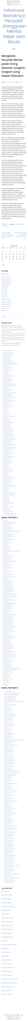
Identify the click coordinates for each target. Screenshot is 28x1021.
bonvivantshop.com (7, 406)
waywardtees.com (7, 359)
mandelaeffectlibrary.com (9, 376)
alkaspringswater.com (8, 606)
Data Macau (5, 956)
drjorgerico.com (6, 419)
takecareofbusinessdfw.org (9, 392)
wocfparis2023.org (7, 524)
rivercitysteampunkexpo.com (11, 828)
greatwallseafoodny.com (10, 725)
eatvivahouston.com (9, 720)
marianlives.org (6, 357)
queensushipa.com (7, 421)
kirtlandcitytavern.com (9, 833)
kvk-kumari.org (7, 875)
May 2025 (4, 292)
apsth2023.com (6, 508)
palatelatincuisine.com (9, 716)
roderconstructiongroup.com (9, 561)
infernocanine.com (8, 798)
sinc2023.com (6, 526)
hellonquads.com (7, 566)
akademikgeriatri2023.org (9, 534)
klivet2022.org (6, 546)
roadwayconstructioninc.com (9, 655)
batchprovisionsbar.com (8, 660)
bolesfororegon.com (9, 852)
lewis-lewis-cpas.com (8, 471)
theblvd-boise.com (7, 463)
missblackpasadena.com (10, 741)
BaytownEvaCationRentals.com (10, 384)
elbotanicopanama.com (8, 574)
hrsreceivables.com (7, 426)
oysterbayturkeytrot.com (10, 770)
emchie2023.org (6, 537)
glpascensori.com (8, 780)
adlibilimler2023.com (7, 481)
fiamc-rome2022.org (7, 625)
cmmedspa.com (7, 817)
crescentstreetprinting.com (10, 704)
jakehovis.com (6, 633)
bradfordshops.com (7, 476)
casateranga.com (8, 788)
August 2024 (5, 308)
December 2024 (6, 300)
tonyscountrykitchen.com (9, 638)
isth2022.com (6, 521)
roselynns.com (6, 377)
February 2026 (6, 276)
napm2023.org (6, 500)
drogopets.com (6, 675)
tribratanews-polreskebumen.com (12, 865)
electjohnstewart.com (9, 862)
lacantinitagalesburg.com (9, 588)
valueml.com (6, 414)
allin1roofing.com (8, 810)
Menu (14, 49)
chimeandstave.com (8, 723)
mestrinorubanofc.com (9, 857)
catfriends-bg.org (7, 355)
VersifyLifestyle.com (7, 396)
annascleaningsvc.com (9, 766)
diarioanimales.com (7, 568)
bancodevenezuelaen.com (9, 362)
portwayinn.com (7, 805)
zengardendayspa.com (9, 760)
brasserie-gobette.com (8, 661)
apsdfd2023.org (6, 501)
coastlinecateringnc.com (9, 698)
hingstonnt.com (6, 365)
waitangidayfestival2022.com (9, 513)
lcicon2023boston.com (8, 511)
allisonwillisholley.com (9, 802)
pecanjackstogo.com (9, 758)
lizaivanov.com (7, 711)
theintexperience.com (8, 352)
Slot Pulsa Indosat (7, 895)
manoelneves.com (7, 374)
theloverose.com (8, 726)
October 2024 (5, 304)
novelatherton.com (8, 859)
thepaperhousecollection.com (11, 800)
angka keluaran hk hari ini (12, 4)
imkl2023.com (6, 505)
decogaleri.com (6, 569)
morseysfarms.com (7, 665)
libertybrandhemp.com (9, 845)
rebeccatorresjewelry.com (9, 416)
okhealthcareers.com (8, 350)
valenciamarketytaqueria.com (11, 745)
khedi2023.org (6, 532)
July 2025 (4, 288)
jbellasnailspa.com (7, 640)
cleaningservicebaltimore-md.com (12, 693)
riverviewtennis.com (7, 667)
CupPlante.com (6, 407)
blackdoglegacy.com (8, 718)
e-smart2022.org (6, 466)
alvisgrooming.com (7, 643)
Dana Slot (4, 941)
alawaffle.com (7, 748)
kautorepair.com (6, 579)
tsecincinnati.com (7, 559)
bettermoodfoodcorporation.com (10, 364)
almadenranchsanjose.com (9, 478)
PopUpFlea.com (6, 412)
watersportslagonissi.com (9, 456)
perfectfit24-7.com (7, 598)
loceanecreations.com (9, 838)
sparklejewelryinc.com (9, 761)
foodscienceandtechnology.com (11, 877)
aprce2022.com (6, 488)
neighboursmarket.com (9, 849)
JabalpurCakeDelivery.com (9, 386)
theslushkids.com (8, 777)
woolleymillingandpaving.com (11, 783)
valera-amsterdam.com (9, 844)
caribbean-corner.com (9, 825)
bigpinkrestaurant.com (8, 431)
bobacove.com (6, 650)
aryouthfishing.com (8, 750)
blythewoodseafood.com (9, 646)
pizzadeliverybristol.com (8, 589)
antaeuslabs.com (7, 399)
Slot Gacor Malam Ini (8, 967)
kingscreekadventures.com (9, 397)
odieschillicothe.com (7, 586)
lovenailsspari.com (7, 610)
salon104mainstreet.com (8, 604)
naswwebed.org (6, 483)
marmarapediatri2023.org (9, 536)
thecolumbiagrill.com (7, 529)
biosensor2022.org (7, 543)
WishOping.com (6, 402)
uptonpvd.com (7, 785)
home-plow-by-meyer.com (10, 714)
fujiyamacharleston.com (8, 620)
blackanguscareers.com (9, 850)
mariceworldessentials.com (9, 626)
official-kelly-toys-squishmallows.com (11, 668)
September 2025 (6, 284)
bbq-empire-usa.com (8, 672)
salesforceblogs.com (8, 381)
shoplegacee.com (7, 404)
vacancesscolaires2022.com (9, 515)
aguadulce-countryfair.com (9, 631)
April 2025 (4, 294)
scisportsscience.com (9, 879)
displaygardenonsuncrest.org (10, 670)
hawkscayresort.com (8, 564)
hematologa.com (8, 709)
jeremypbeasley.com (8, 436)
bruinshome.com (8, 765)
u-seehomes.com (7, 454)
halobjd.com (5, 387)
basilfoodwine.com (8, 822)
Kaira (15, 1015)
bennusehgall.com (7, 558)
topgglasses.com (8, 738)
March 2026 (5, 274)
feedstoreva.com (7, 673)
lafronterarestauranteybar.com (11, 771)
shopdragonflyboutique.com (9, 656)
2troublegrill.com (8, 787)
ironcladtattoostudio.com (10, 763)
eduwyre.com (6, 459)
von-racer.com (6, 601)
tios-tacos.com (7, 753)
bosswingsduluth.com (8, 635)
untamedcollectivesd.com (10, 795)
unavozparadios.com (8, 571)
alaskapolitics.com (7, 370)
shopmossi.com (7, 793)
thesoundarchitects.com (9, 808)
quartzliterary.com (7, 613)
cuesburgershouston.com (10, 699)
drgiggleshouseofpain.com (9, 439)
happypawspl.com (7, 593)
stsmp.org (5, 372)
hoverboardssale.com (8, 369)
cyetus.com (5, 474)
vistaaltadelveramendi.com (10, 696)
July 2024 (4, 310)
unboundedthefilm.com (8, 354)
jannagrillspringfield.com (8, 618)
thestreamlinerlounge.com (10, 855)
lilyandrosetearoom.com (9, 773)
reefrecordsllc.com (8, 746)
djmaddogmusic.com (9, 807)
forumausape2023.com (8, 503)
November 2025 (6, 282)
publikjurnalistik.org (8, 869)
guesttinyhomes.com (9, 713)
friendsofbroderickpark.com (9, 615)
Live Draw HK (5, 891)
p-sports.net (7, 731)
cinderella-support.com (8, 429)
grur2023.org (6, 496)
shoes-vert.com (6, 573)
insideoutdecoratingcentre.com (10, 448)
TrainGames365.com (7, 382)
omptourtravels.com (8, 864)
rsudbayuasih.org (8, 867)
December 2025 (6, 280)
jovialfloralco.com (7, 451)
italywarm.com (7, 872)
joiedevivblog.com (8, 842)
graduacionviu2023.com (9, 756)
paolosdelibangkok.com (8, 648)
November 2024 (6, 302)
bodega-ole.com (8, 854)
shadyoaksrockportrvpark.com (10, 576)
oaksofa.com (6, 680)
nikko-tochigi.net (8, 823)
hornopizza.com (8, 706)
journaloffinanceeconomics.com (11, 874)
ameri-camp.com (6, 424)
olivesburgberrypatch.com (10, 775)
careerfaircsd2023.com (8, 506)
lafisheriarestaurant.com (8, 628)
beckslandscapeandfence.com (11, 694)
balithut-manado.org (7, 484)
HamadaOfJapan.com (8, 394)
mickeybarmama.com (8, 653)
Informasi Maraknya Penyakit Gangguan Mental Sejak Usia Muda (14, 26)
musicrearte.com (7, 663)
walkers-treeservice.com (9, 792)
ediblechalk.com (6, 677)
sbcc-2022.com (6, 491)
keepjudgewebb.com (9, 812)
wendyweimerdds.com (8, 422)
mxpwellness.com (8, 797)
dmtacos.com (7, 703)
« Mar (3, 265)
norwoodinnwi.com (8, 847)
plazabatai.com (6, 563)
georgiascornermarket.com (9, 596)
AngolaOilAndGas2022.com (9, 493)
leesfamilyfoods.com (8, 469)
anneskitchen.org (8, 743)
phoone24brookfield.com (9, 651)
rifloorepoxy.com (8, 781)
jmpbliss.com (6, 417)
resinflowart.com (8, 730)
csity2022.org (6, 554)
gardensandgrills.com (9, 820)
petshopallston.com (8, 735)
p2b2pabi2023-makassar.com (10, 522)
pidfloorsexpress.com (8, 360)
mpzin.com (5, 409)
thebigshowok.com (8, 721)
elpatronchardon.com (8, 621)
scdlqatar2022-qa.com (8, 527)
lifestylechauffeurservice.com (10, 444)
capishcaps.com (6, 683)
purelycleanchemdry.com (9, 401)
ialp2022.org (5, 544)
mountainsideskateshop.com (11, 832)
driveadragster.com (8, 708)
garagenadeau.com (7, 443)
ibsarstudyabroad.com (8, 556)
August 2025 (5, 286)
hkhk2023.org (6, 498)
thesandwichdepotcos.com (9, 438)
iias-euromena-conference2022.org (11, 551)
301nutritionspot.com (9, 835)
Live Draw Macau (7, 902)
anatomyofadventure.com (10, 813)
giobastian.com (7, 778)
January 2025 (5, 298)
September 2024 (6, 306)
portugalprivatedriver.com (9, 599)
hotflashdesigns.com (8, 441)
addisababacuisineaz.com (10, 880)
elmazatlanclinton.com (8, 583)
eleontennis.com (7, 473)
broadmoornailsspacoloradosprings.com (13, 740)
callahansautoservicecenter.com (10, 594)
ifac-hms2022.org (7, 547)
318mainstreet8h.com (8, 608)
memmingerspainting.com (9, 434)
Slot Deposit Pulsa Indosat (9, 944)
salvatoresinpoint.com (8, 449)
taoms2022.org (6, 549)
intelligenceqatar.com (8, 389)
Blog (7, 224)
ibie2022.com (6, 490)
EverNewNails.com (7, 446)
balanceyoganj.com (7, 379)
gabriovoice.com (8, 728)
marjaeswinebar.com (8, 581)
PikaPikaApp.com (7, 391)
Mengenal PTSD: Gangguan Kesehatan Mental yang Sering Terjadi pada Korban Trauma (13, 339)
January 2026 (5, 278)
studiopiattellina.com (8, 616)
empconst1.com (6, 427)
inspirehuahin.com (7, 433)
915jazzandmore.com (8, 630)
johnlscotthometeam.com (9, 453)
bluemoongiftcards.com (9, 827)
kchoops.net (7, 830)
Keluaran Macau (6, 899)
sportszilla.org (6, 658)
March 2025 (5, 296)
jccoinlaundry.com (7, 578)
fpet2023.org (6, 464)
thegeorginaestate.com (8, 645)
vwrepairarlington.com (9, 691)
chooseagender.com (7, 367)
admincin (19, 82)
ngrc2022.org (6, 468)
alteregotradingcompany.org (9, 486)
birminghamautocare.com (9, 636)
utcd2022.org (6, 541)
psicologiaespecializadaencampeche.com (14, 701)
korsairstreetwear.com (9, 733)
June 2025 (4, 290)
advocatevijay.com (7, 479)
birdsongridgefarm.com (9, 840)
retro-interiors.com (7, 461)
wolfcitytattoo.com (8, 768)
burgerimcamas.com (8, 882)
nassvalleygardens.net (9, 860)
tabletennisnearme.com (8, 678)
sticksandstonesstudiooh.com (11, 790)
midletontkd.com (8, 818)
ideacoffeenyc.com (7, 584)
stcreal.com (5, 411)
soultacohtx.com (6, 682)
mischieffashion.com (7, 458)
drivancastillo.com (8, 815)
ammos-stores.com (8, 837)
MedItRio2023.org (7, 510)
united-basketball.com (9, 751)
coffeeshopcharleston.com (9, 603)
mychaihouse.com (7, 641)
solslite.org (6, 803)
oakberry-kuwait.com (8, 611)
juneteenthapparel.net (9, 870)
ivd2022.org (5, 553)
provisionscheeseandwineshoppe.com (12, 531)
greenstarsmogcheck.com (9, 591)
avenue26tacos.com (8, 736)
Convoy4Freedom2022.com (9, 494)
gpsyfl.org (5, 685)
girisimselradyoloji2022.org (9, 539)
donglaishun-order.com (8, 623)
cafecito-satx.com (8, 755)
